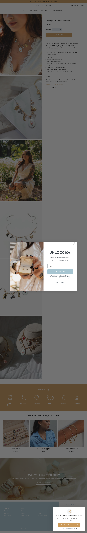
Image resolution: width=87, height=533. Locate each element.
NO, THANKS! (60, 282)
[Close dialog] (74, 243)
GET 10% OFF (60, 271)
